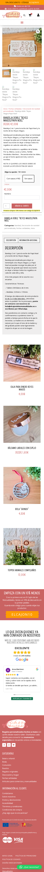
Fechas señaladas (15, 109)
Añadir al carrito (22, 206)
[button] (22, 22)
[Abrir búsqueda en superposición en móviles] (24, 15)
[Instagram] (9, 745)
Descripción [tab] (11, 240)
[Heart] (13, 745)
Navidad (17, 225)
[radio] (13, 178)
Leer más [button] (9, 689)
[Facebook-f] (4, 745)
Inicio (5, 109)
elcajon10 (22, 614)
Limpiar (7, 184)
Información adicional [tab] (28, 240)
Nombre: (7, 194)
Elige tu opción (11, 172)
